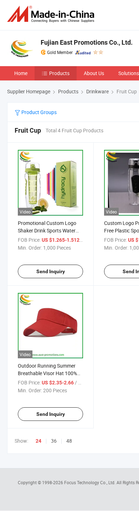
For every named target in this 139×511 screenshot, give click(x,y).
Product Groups (38, 112)
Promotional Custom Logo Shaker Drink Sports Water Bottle (47, 230)
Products (59, 73)
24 (38, 441)
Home (20, 73)
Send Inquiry (50, 271)
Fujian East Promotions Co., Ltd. (87, 42)
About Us (94, 73)
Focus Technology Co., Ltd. (90, 482)
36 (54, 440)
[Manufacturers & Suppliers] (52, 14)
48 (69, 440)
